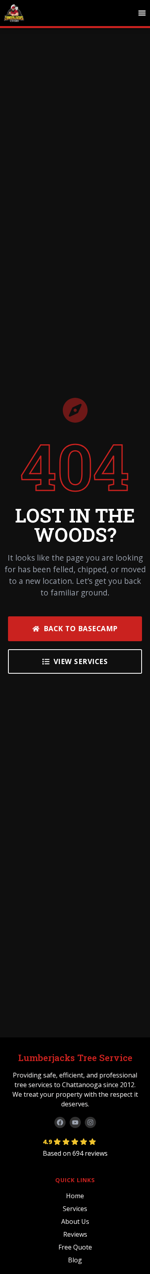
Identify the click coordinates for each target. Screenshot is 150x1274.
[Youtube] (75, 1122)
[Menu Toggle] (142, 13)
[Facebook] (60, 1122)
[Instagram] (90, 1122)
